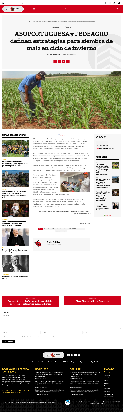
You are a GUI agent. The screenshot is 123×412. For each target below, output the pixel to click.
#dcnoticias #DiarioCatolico (53, 229)
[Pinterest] (63, 61)
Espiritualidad (6, 274)
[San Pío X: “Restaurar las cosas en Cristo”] (15, 263)
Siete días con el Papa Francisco (92, 301)
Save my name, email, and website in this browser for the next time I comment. (29, 337)
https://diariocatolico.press (54, 244)
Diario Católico (55, 54)
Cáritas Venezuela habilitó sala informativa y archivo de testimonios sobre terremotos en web (15, 194)
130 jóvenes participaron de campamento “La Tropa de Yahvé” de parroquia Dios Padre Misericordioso (15, 164)
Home (29, 21)
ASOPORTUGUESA (70, 229)
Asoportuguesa (65, 139)
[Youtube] (119, 3)
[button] (117, 9)
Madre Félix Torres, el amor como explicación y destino (15, 251)
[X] (114, 3)
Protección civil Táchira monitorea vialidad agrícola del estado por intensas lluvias (30, 302)
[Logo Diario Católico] (15, 9)
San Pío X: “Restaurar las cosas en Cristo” (15, 277)
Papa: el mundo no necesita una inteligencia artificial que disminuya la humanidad (14, 223)
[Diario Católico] (39, 244)
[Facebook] (106, 3)
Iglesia (4, 159)
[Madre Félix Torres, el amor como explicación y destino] (15, 237)
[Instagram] (110, 3)
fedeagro (81, 229)
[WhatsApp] (68, 61)
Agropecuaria (36, 21)
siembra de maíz (61, 231)
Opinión (4, 247)
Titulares (68, 27)
